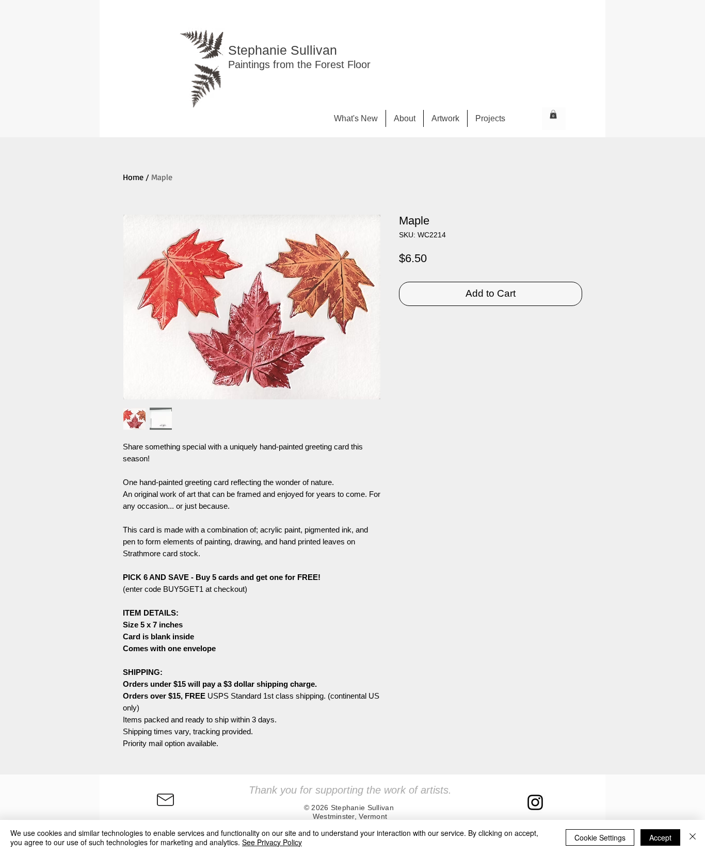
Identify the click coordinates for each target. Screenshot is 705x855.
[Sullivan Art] (535, 802)
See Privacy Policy (272, 842)
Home (133, 177)
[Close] (692, 837)
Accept (660, 837)
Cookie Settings (600, 837)
